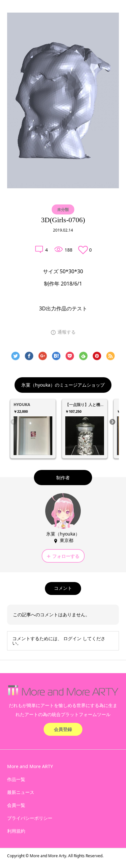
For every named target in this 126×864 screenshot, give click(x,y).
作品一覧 (16, 779)
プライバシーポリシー (29, 818)
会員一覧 (16, 805)
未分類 (63, 209)
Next (112, 422)
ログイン (72, 638)
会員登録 (63, 729)
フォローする (65, 556)
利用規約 (16, 831)
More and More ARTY (30, 766)
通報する (67, 332)
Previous (13, 422)
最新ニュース (20, 792)
